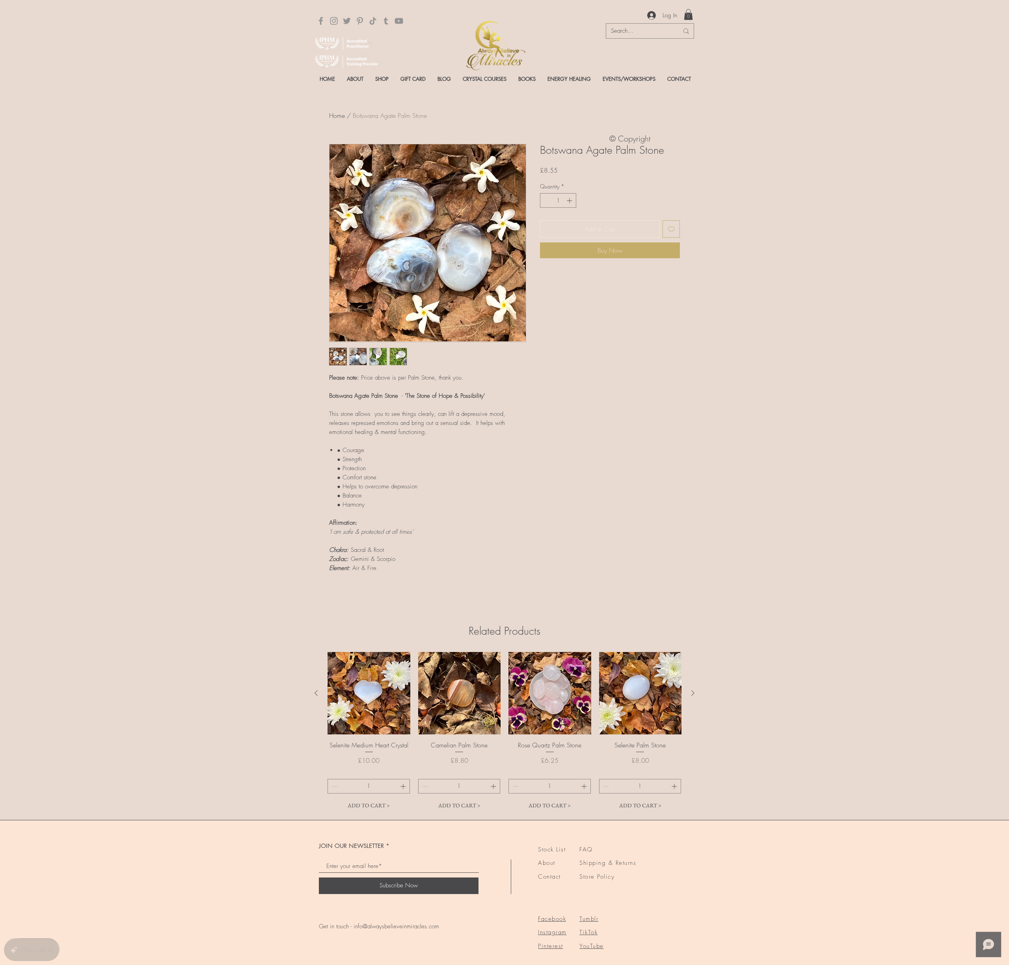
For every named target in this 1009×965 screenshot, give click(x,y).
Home (337, 115)
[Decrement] (546, 200)
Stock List (552, 849)
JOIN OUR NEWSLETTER (351, 846)
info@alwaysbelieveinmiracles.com (396, 926)
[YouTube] (399, 21)
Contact (549, 877)
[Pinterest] (360, 21)
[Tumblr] (386, 21)
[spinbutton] (558, 200)
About (546, 863)
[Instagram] (334, 21)
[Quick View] (369, 693)
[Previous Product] (316, 693)
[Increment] (570, 200)
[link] (688, 14)
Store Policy (596, 877)
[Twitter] (347, 21)
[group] (504, 732)
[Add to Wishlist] (671, 229)
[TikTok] (373, 21)
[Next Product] (693, 693)
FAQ (586, 849)
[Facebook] (321, 21)
